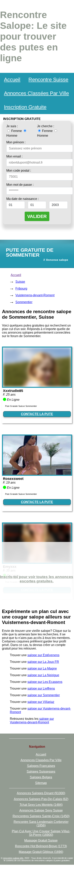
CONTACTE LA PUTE (37, 414)
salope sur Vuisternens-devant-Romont (32, 720)
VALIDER (37, 216)
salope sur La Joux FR (43, 661)
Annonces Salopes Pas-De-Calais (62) (41, 799)
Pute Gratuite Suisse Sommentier (21, 406)
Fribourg (21, 288)
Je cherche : (45, 126)
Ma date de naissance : (22, 198)
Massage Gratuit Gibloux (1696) (41, 852)
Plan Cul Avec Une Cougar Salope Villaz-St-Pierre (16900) (41, 833)
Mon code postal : (18, 170)
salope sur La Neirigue (43, 675)
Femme (16, 131)
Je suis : (12, 126)
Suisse (20, 281)
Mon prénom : (15, 142)
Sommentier (23, 302)
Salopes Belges (41, 777)
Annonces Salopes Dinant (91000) (41, 793)
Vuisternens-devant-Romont (34, 295)
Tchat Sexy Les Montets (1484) (41, 804)
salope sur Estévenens (43, 655)
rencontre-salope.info (13, 858)
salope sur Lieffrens (41, 688)
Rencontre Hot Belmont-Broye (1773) (41, 846)
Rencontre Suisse (48, 79)
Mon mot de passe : (20, 184)
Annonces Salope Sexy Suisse (41, 810)
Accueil (12, 79)
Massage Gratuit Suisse (41, 840)
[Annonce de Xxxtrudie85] (37, 385)
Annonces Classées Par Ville (36, 93)
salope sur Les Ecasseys (44, 681)
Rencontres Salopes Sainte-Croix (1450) (41, 816)
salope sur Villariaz (40, 702)
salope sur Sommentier (43, 695)
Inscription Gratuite (25, 107)
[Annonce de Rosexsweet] (37, 473)
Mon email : (14, 156)
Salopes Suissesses (41, 771)
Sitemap (41, 783)
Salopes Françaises (41, 766)
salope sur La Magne (42, 668)
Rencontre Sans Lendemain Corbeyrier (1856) (41, 823)
